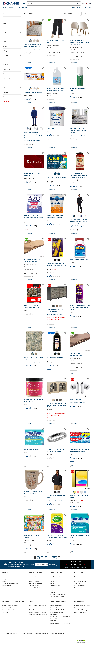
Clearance (11, 7)
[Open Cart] (90, 3)
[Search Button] (78, 3)
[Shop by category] (24, 3)
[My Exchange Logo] (13, 3)
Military (24, 7)
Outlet (18, 7)
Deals (4, 7)
